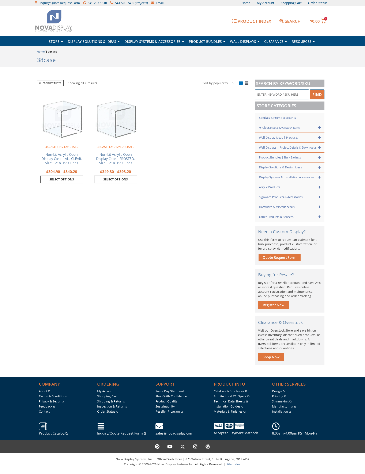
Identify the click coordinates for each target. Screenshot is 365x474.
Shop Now (271, 357)
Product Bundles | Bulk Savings (280, 157)
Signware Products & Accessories (281, 197)
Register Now (273, 305)
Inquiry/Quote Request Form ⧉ (121, 433)
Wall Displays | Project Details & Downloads (288, 147)
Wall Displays (243, 41)
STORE (54, 41)
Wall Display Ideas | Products (278, 137)
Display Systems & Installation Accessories (286, 177)
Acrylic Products (269, 187)
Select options (61, 179)
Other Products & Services (276, 217)
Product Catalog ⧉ (53, 433)
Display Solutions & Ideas (92, 41)
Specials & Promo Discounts (277, 118)
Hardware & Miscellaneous (276, 207)
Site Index (233, 464)
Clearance (273, 41)
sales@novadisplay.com (174, 433)
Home (41, 51)
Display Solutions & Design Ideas (280, 167)
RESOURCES (301, 41)
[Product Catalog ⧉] (42, 426)
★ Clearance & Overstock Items (279, 128)
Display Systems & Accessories (152, 41)
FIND (317, 94)
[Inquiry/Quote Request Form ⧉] (101, 426)
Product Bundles (205, 41)
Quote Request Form (279, 257)
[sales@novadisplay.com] (159, 426)
